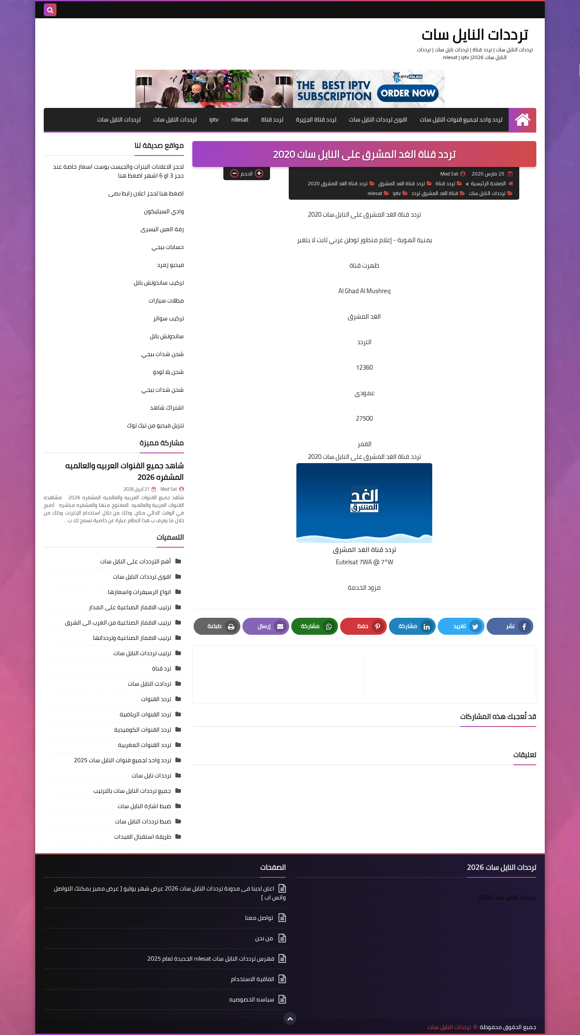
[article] (282, 674)
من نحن (264, 938)
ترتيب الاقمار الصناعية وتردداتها (132, 637)
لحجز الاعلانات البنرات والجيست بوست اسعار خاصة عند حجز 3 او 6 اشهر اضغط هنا (118, 171)
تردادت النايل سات (149, 683)
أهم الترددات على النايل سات (135, 561)
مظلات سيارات (166, 300)
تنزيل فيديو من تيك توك (155, 425)
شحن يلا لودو (168, 371)
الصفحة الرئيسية (488, 183)
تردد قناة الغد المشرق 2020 (338, 183)
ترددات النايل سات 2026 (507, 897)
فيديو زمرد (170, 264)
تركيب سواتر (168, 318)
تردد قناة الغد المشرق (401, 183)
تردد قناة (272, 119)
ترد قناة (161, 668)
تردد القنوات (156, 698)
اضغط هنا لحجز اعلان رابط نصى (146, 193)
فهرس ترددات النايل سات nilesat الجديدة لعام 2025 (210, 958)
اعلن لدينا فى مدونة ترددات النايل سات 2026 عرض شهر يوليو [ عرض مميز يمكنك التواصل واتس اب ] (170, 893)
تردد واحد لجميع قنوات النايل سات (461, 119)
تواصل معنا (259, 917)
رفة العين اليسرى (162, 229)
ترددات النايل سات (475, 34)
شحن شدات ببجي (162, 353)
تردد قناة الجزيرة (316, 119)
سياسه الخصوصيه (251, 999)
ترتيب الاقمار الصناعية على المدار (130, 607)
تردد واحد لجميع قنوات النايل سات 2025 (122, 760)
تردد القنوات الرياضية (145, 714)
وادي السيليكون (164, 211)
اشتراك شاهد (167, 407)
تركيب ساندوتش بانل (159, 282)
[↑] (290, 1018)
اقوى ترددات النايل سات (378, 119)
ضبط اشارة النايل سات (144, 806)
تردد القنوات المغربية (144, 744)
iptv (214, 119)
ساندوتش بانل (167, 336)
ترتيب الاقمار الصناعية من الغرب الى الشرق (118, 622)
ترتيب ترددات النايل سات (142, 653)
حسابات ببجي (168, 246)
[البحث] (50, 9)
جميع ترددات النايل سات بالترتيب (132, 790)
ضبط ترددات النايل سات (143, 821)
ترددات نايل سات (151, 775)
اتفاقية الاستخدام (252, 978)
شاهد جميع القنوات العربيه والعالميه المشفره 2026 (124, 471)
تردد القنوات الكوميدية (142, 729)
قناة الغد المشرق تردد (434, 193)
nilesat (239, 119)
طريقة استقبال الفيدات (142, 836)
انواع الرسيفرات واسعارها (139, 591)
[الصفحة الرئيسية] (522, 119)
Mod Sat (168, 489)
